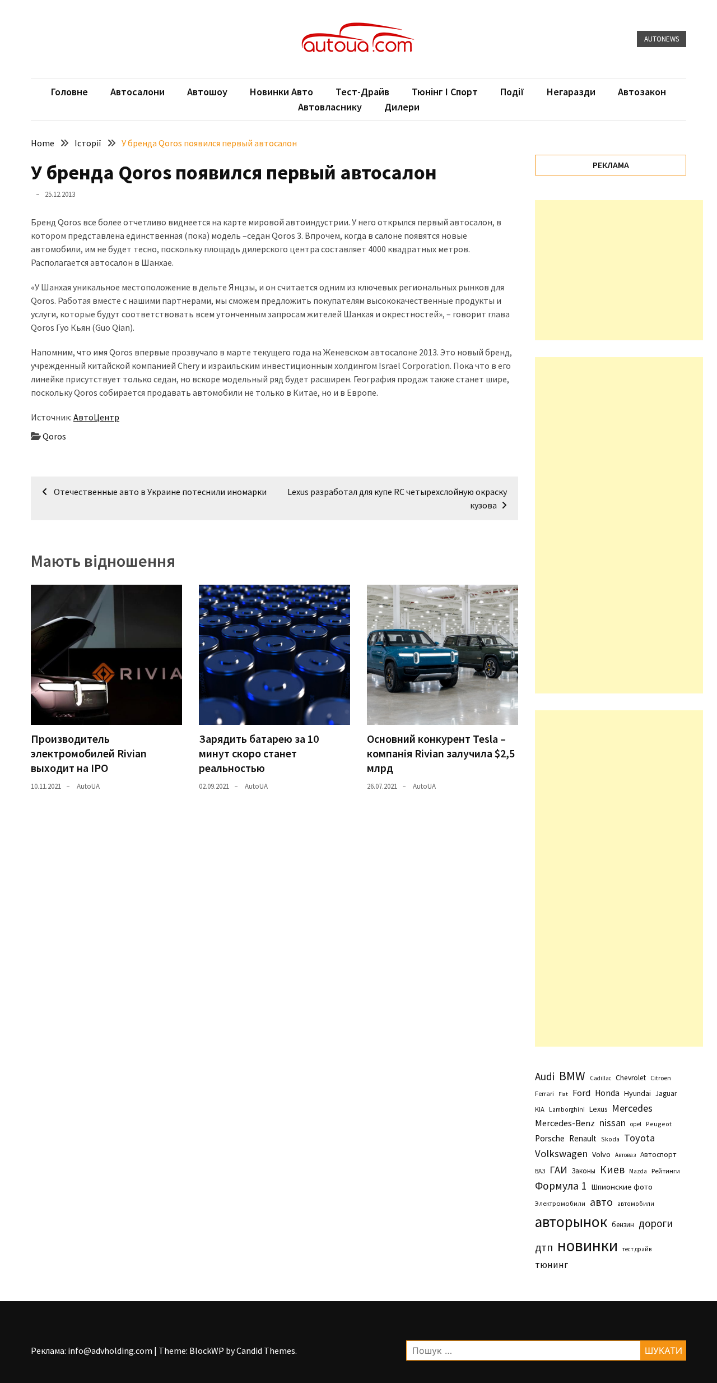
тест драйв (636, 1249)
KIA (539, 1109)
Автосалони (137, 91)
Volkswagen (561, 1153)
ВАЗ (540, 1171)
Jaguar (666, 1093)
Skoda (610, 1139)
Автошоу (207, 91)
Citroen (660, 1078)
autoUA (88, 786)
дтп (544, 1247)
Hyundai (637, 1093)
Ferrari (544, 1093)
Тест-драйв (362, 91)
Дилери (402, 106)
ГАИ (558, 1169)
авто (601, 1202)
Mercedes (632, 1108)
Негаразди (571, 91)
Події (512, 91)
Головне (69, 91)
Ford (581, 1093)
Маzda (638, 1171)
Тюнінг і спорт (445, 91)
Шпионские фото (622, 1187)
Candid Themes (265, 1350)
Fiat (563, 1094)
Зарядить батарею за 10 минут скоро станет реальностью (259, 753)
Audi (545, 1076)
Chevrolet (631, 1078)
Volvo (601, 1154)
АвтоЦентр (96, 417)
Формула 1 (560, 1185)
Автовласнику (330, 106)
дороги (656, 1223)
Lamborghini (567, 1109)
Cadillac (600, 1078)
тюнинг (551, 1265)
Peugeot (659, 1124)
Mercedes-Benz (565, 1122)
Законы (583, 1170)
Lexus (598, 1109)
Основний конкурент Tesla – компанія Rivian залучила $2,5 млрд (441, 753)
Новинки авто (281, 91)
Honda (607, 1093)
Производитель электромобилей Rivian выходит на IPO (89, 753)
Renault (583, 1138)
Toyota (639, 1137)
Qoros (54, 436)
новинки (587, 1245)
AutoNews (661, 39)
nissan (612, 1123)
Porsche (550, 1138)
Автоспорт (658, 1154)
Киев (612, 1169)
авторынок (571, 1221)
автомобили (635, 1204)
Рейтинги (665, 1171)
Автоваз (625, 1155)
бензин (623, 1224)
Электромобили (560, 1203)
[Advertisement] (619, 270)
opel (635, 1124)
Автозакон (642, 91)
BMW (572, 1076)
